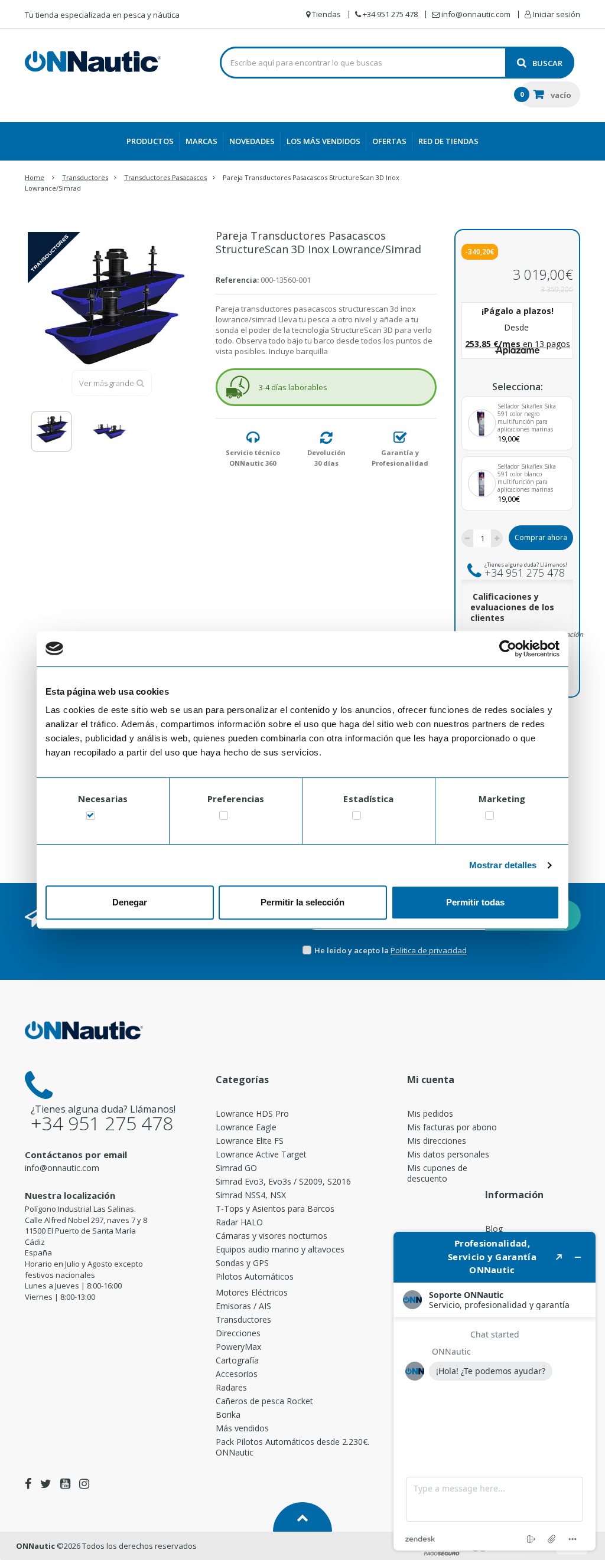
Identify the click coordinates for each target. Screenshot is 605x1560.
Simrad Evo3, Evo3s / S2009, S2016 (283, 1181)
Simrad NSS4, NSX (251, 1195)
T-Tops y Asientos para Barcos (275, 1208)
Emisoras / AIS (243, 1306)
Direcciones (238, 1333)
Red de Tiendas (448, 141)
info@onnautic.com (62, 1167)
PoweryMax (238, 1346)
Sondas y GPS (242, 1262)
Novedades (252, 141)
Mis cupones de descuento (437, 1173)
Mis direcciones (436, 1140)
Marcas (201, 141)
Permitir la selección (302, 902)
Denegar (129, 902)
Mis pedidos (430, 1113)
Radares (231, 1387)
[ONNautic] (93, 61)
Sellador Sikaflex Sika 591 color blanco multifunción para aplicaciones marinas (526, 478)
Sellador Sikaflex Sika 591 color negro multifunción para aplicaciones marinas (526, 418)
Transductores (243, 1319)
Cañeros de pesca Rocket (264, 1401)
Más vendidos (242, 1428)
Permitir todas (475, 902)
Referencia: (237, 279)
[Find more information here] (494, 1391)
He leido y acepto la (352, 950)
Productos (150, 141)
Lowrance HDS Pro (252, 1113)
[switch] (223, 818)
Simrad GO (236, 1167)
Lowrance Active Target (261, 1154)
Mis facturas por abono (452, 1127)
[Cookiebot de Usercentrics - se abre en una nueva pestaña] (508, 649)
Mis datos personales (448, 1154)
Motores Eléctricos (252, 1292)
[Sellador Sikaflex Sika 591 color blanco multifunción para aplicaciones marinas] (482, 484)
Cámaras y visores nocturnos (271, 1235)
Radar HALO (239, 1222)
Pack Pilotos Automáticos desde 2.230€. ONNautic (292, 1447)
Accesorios (237, 1373)
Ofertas (389, 141)
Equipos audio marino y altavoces (280, 1249)
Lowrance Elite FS (250, 1140)
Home (34, 177)
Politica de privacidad (429, 950)
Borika (228, 1414)
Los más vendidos (323, 141)
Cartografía (237, 1360)
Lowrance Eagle (246, 1127)
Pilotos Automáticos (255, 1276)
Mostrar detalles (503, 865)
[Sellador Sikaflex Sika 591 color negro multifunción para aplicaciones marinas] (482, 423)
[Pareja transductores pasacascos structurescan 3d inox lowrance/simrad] (51, 431)
